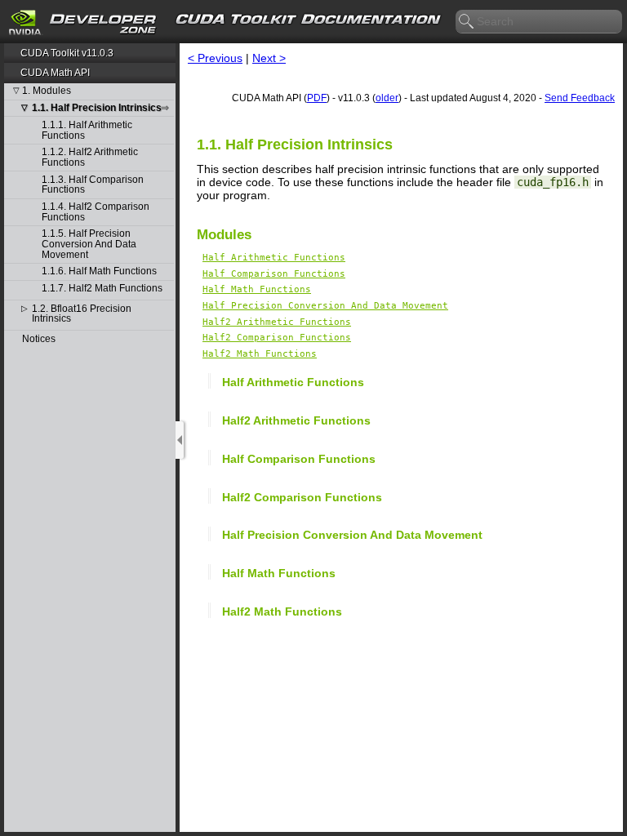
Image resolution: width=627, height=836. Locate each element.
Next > (269, 57)
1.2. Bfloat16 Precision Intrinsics (81, 314)
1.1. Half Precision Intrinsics (97, 108)
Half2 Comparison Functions (276, 337)
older (387, 98)
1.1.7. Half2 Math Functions (102, 288)
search (467, 22)
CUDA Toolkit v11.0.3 (66, 53)
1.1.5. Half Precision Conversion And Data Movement (89, 244)
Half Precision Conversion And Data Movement (325, 305)
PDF (317, 98)
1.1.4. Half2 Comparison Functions (95, 212)
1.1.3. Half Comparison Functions (93, 185)
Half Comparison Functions (273, 274)
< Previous (215, 57)
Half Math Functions (256, 289)
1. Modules (46, 91)
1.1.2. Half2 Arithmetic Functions (90, 157)
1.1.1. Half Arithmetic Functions (87, 130)
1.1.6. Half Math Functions (99, 271)
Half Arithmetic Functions (273, 257)
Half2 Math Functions (259, 354)
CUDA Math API (55, 72)
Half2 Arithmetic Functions (276, 322)
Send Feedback (580, 98)
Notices (39, 339)
